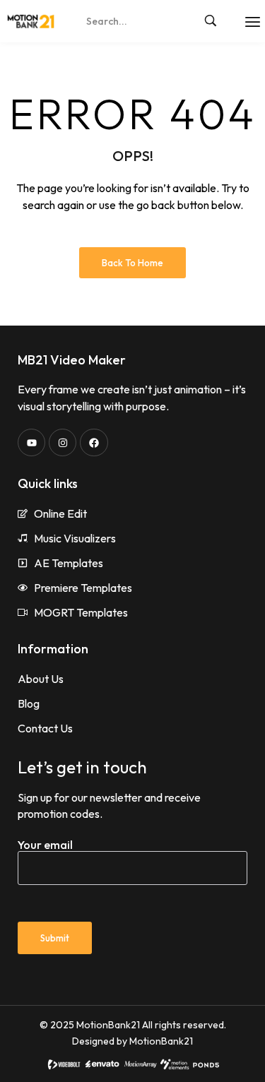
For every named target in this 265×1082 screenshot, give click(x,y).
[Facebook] (93, 442)
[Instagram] (62, 442)
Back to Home (132, 262)
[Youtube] (31, 442)
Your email (45, 845)
